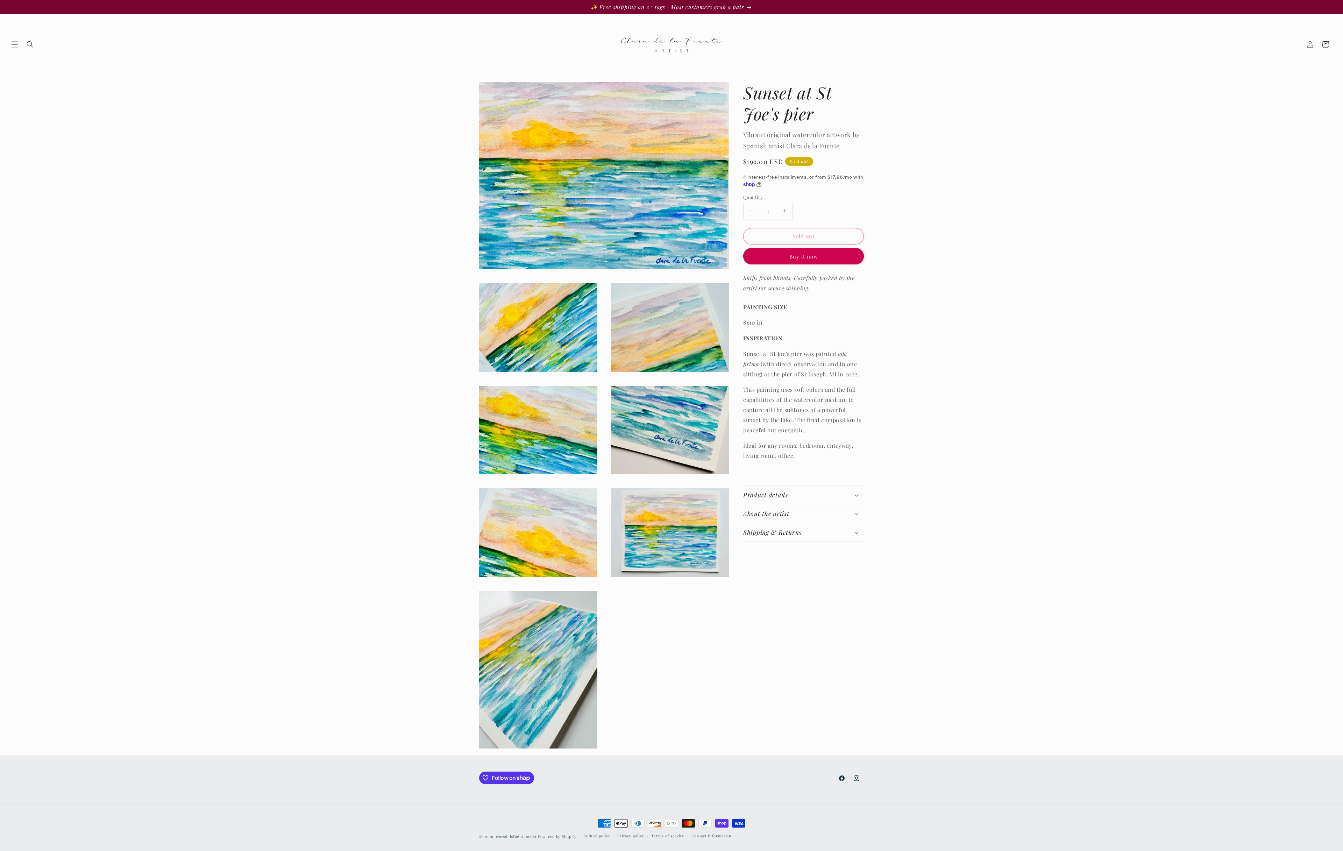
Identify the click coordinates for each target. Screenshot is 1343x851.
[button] (14, 44)
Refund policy (596, 835)
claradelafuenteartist (516, 836)
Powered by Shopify (557, 836)
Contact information (711, 835)
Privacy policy (630, 835)
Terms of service (667, 835)
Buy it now (803, 256)
